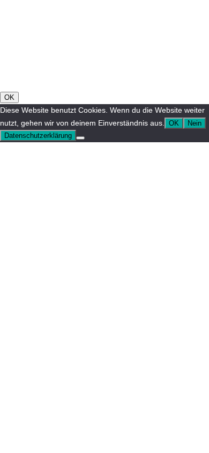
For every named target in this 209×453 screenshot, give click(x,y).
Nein (194, 123)
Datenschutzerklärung (38, 135)
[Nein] (80, 138)
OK (9, 97)
